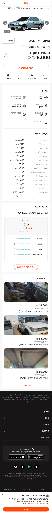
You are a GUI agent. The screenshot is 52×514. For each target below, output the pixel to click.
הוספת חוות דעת (24, 267)
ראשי (48, 8)
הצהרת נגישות (26, 489)
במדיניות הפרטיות (34, 503)
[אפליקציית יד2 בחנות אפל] (36, 466)
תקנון (42, 489)
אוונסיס (33, 8)
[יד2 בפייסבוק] (22, 466)
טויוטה (41, 8)
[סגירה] (2, 494)
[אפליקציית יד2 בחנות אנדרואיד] (29, 466)
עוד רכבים (26, 385)
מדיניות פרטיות (9, 489)
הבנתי (26, 509)
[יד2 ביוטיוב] (15, 466)
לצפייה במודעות (26, 68)
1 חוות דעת (22, 232)
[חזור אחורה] (4, 3)
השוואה (6, 56)
